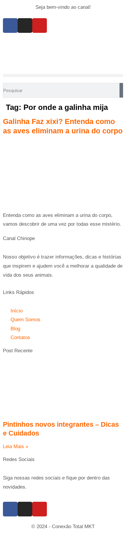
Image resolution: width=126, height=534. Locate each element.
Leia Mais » (15, 446)
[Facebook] (10, 25)
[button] (63, 75)
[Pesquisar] (121, 90)
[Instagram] (25, 25)
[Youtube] (39, 25)
